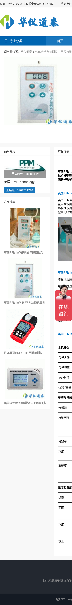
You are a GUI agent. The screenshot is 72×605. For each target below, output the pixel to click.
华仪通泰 (26, 52)
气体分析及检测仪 (46, 52)
